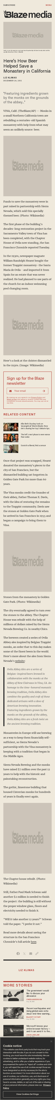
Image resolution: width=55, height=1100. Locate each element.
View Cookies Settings (27, 1094)
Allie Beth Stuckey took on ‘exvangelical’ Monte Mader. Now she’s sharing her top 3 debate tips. (35, 426)
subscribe (9, 5)
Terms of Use (11, 399)
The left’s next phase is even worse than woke (35, 436)
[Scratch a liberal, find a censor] (10, 448)
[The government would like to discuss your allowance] (13, 995)
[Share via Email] (30, 953)
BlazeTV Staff (33, 1017)
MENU (49, 5)
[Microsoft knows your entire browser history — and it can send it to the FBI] (13, 1030)
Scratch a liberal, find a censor (33, 446)
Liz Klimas (10, 78)
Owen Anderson (34, 1000)
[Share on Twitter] (24, 953)
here (33, 941)
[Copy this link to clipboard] (36, 953)
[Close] (51, 1041)
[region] (27, 1068)
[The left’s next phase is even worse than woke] (10, 437)
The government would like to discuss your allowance (37, 993)
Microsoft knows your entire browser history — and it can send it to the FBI (38, 1029)
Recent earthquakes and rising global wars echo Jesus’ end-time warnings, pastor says (38, 1011)
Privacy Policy (36, 397)
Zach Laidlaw (32, 1035)
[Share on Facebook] (18, 953)
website (20, 660)
